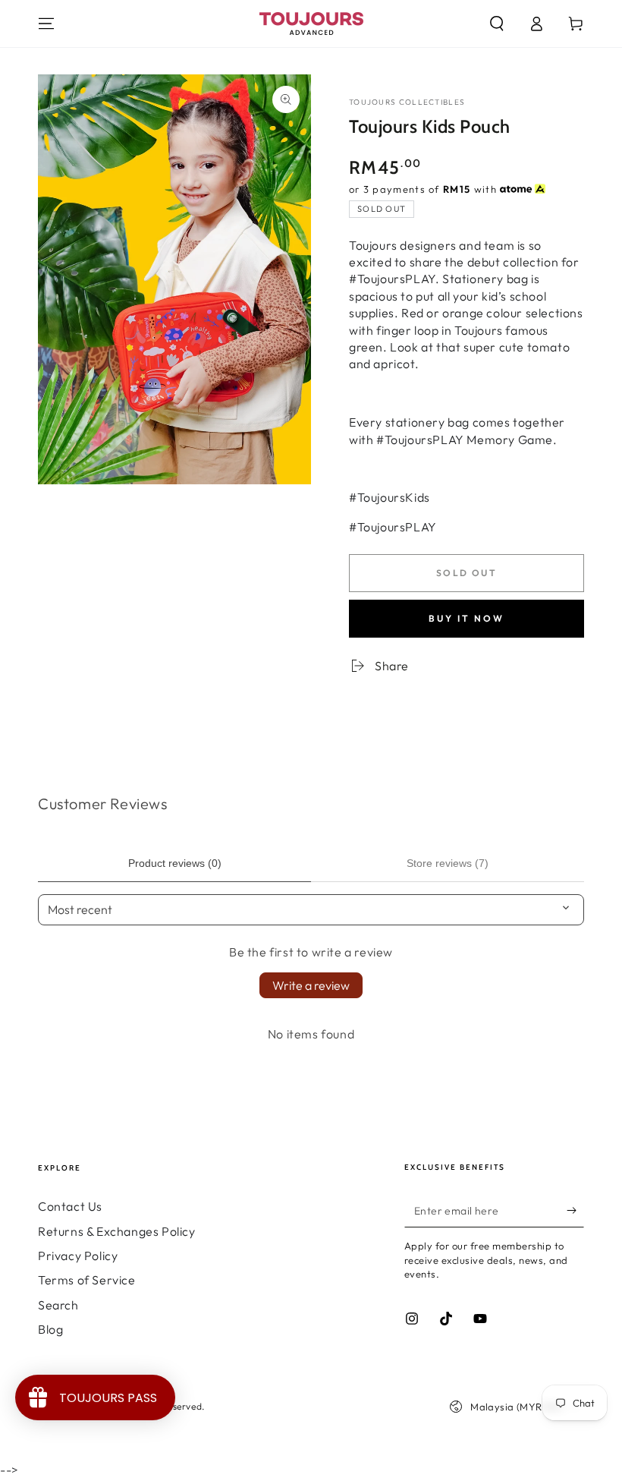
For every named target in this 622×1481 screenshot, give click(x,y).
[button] (497, 23)
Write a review (311, 985)
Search (58, 1304)
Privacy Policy (78, 1255)
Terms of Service (87, 1279)
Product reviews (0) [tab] (174, 863)
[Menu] (46, 23)
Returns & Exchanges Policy (117, 1231)
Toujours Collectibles (407, 102)
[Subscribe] (575, 1210)
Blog (50, 1329)
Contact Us (70, 1206)
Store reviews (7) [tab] (447, 863)
